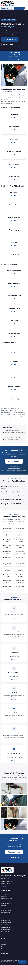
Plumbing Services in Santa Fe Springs (20, 581)
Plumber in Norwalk (5, 920)
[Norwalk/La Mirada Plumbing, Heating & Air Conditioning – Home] (7, 3)
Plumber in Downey (5, 927)
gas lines (3, 420)
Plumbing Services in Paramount (20, 575)
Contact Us (3, 944)
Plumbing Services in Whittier (20, 587)
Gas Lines (3, 905)
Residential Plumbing (6, 910)
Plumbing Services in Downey (20, 546)
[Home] (7, 870)
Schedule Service (19, 8)
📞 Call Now (22, 961)
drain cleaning (18, 416)
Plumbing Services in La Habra (7, 558)
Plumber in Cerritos (5, 929)
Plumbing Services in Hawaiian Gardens (20, 552)
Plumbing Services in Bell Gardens (20, 529)
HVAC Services (4, 901)
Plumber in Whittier (5, 924)
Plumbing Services (5, 894)
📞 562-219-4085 (10, 39)
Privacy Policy (4, 953)
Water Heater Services (6, 898)
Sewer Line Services (6, 903)
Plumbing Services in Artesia (7, 529)
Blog (2, 946)
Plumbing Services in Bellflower (7, 534)
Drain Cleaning (4, 896)
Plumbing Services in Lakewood (20, 564)
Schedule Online (14, 466)
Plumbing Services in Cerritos (7, 540)
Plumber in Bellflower (6, 931)
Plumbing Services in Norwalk (7, 575)
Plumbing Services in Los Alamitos (7, 569)
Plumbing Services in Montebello (20, 569)
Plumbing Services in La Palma (7, 564)
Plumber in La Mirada (6, 922)
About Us (3, 941)
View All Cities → (5, 934)
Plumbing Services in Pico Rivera (7, 581)
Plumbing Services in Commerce (20, 540)
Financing (3, 948)
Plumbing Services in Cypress (7, 546)
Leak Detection (4, 907)
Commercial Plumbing (6, 912)
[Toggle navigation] (25, 11)
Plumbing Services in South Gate (7, 587)
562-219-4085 (7, 8)
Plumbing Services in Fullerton (7, 552)
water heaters (20, 418)
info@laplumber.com (6, 886)
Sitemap (3, 951)
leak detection (11, 418)
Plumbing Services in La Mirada (20, 558)
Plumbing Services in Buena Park (20, 534)
